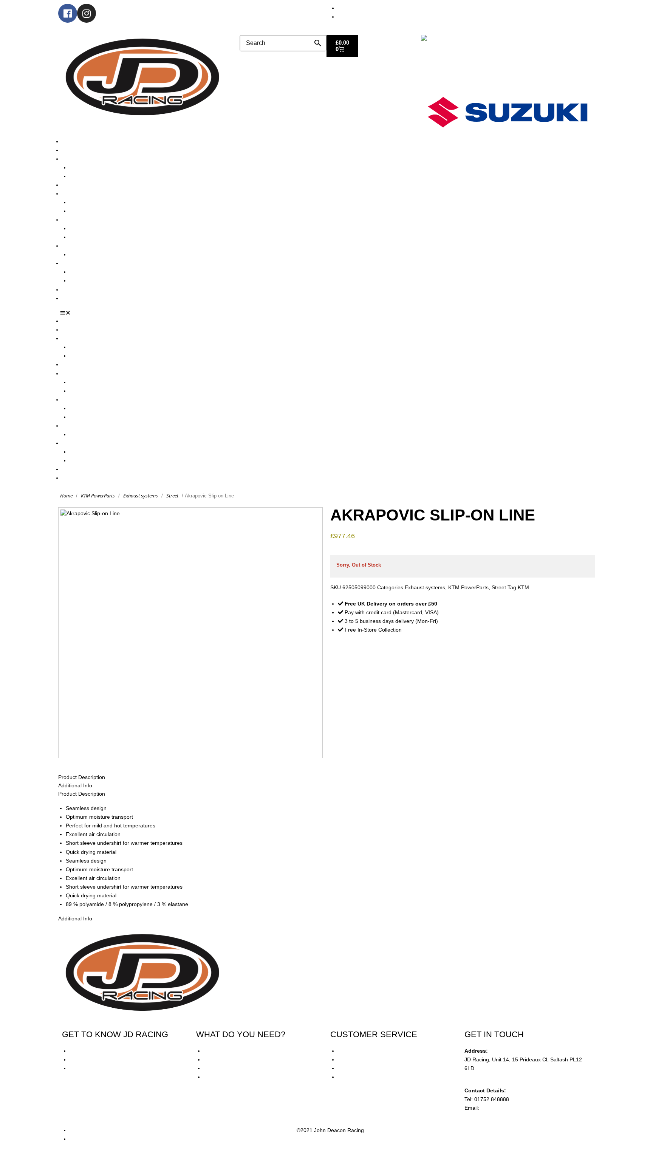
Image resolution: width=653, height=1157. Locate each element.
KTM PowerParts (98, 495)
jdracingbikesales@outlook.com (518, 1108)
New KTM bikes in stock (98, 202)
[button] (329, 313)
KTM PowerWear (90, 272)
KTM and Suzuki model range (97, 159)
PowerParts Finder (84, 246)
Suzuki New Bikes (91, 176)
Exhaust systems (140, 495)
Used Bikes (75, 185)
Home (66, 495)
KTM (523, 587)
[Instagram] (86, 13)
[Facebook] (67, 13)
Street (172, 495)
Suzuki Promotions (92, 237)
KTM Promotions (90, 228)
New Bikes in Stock (84, 194)
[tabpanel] (326, 856)
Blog (67, 290)
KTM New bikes (88, 167)
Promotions (75, 220)
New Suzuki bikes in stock (100, 211)
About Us (73, 150)
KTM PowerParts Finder (98, 254)
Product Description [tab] (81, 777)
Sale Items (82, 280)
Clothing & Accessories (89, 263)
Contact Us (75, 298)
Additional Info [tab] (75, 785)
